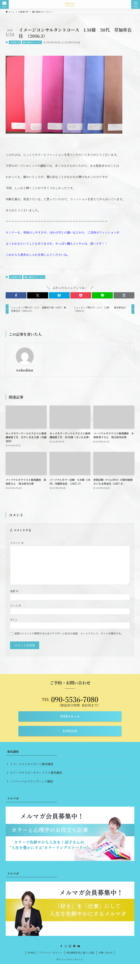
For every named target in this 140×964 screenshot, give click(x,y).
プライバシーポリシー (51, 952)
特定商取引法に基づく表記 (80, 952)
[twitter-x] (65, 946)
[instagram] (70, 946)
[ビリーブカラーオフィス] (70, 4)
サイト (14, 620)
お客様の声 (15, 42)
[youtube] (78, 946)
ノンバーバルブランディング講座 (31, 781)
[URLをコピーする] (124, 295)
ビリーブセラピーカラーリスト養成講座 (36, 772)
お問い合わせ (105, 952)
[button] (16, 295)
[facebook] (61, 946)
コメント (17, 543)
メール (15, 605)
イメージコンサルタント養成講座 (31, 764)
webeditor (24, 370)
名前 (14, 591)
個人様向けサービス (32, 42)
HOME (31, 952)
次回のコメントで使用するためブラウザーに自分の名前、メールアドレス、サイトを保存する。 (68, 633)
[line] (74, 946)
